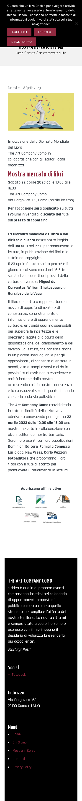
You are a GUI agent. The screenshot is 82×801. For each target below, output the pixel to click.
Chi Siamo (20, 742)
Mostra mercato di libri (52, 53)
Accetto (19, 32)
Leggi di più (21, 42)
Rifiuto (44, 32)
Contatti (19, 759)
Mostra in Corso (24, 750)
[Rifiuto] (76, 23)
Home (19, 53)
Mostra (31, 53)
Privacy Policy (22, 767)
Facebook (18, 674)
